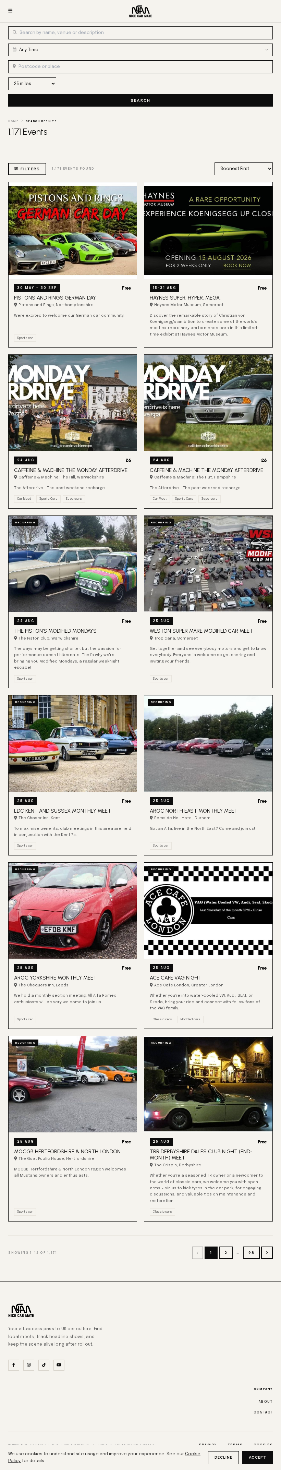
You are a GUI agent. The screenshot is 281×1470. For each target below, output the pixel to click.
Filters (30, 169)
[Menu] (10, 11)
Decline (224, 1457)
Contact (263, 1412)
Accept (257, 1457)
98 (251, 1252)
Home (13, 121)
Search (140, 100)
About (266, 1402)
